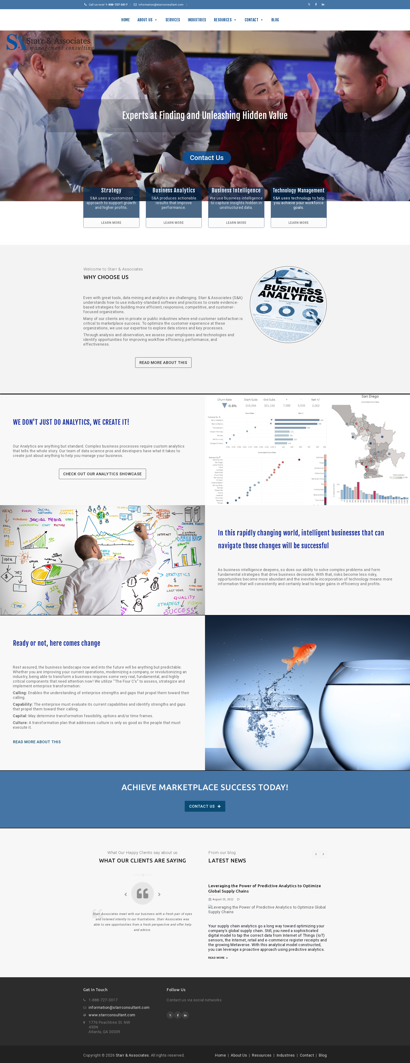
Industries (197, 19)
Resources (223, 19)
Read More (216, 957)
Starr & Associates (132, 1055)
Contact (252, 19)
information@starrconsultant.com (119, 1007)
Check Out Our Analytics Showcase (102, 474)
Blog (275, 19)
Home (125, 19)
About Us (145, 19)
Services (172, 19)
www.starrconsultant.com (112, 1015)
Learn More (111, 222)
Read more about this (163, 362)
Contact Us (202, 806)
